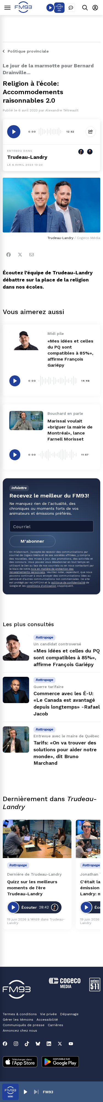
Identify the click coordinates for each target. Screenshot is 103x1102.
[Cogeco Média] (64, 986)
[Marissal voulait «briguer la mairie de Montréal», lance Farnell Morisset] (26, 420)
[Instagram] (16, 1043)
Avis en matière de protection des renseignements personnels (41, 570)
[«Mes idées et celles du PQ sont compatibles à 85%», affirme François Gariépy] (26, 340)
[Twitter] (20, 254)
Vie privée (48, 1014)
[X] (60, 1043)
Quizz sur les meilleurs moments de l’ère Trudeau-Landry (32, 887)
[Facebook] (8, 254)
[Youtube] (71, 1043)
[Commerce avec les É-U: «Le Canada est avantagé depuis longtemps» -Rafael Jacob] (16, 690)
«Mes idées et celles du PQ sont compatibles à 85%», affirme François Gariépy (70, 353)
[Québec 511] (94, 989)
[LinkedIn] (49, 1043)
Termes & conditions (20, 1014)
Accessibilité (47, 1020)
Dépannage (69, 1014)
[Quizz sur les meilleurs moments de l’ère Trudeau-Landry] (37, 839)
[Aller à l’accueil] (23, 11)
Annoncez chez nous (20, 1030)
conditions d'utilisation (41, 585)
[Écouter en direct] (50, 7)
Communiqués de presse (23, 1025)
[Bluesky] (38, 1043)
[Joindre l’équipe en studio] (71, 8)
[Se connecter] (95, 7)
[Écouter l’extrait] (13, 131)
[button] (25, 1091)
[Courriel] (31, 254)
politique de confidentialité (68, 582)
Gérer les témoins (18, 1020)
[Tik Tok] (27, 1043)
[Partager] (90, 131)
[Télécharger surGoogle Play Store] (60, 1062)
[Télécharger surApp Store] (20, 1062)
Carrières (55, 1025)
